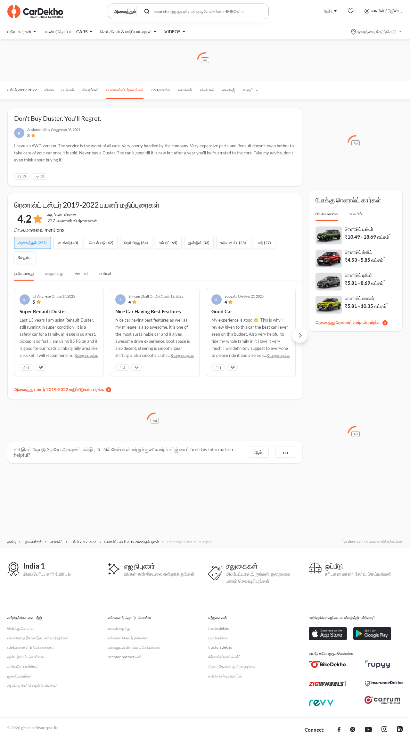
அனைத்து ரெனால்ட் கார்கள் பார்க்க (348, 322)
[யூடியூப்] (368, 730)
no (285, 452)
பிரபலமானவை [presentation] (327, 213)
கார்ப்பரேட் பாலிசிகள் (23, 666)
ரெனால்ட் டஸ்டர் (359, 229)
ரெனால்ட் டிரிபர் (358, 275)
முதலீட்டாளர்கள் (20, 676)
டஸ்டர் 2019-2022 (22, 89)
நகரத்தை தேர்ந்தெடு (376, 31)
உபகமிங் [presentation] (355, 213)
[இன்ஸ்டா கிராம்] (384, 730)
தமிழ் (328, 10)
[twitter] (352, 730)
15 (24, 176)
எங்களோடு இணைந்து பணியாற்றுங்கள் (38, 638)
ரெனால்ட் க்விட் (358, 252)
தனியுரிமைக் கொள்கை (25, 656)
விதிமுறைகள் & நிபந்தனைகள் (31, 647)
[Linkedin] (400, 730)
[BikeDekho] (327, 664)
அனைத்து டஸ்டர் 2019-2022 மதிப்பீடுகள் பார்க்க (59, 389)
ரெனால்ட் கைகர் (359, 298)
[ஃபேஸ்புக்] (339, 730)
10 (42, 176)
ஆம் (258, 452)
